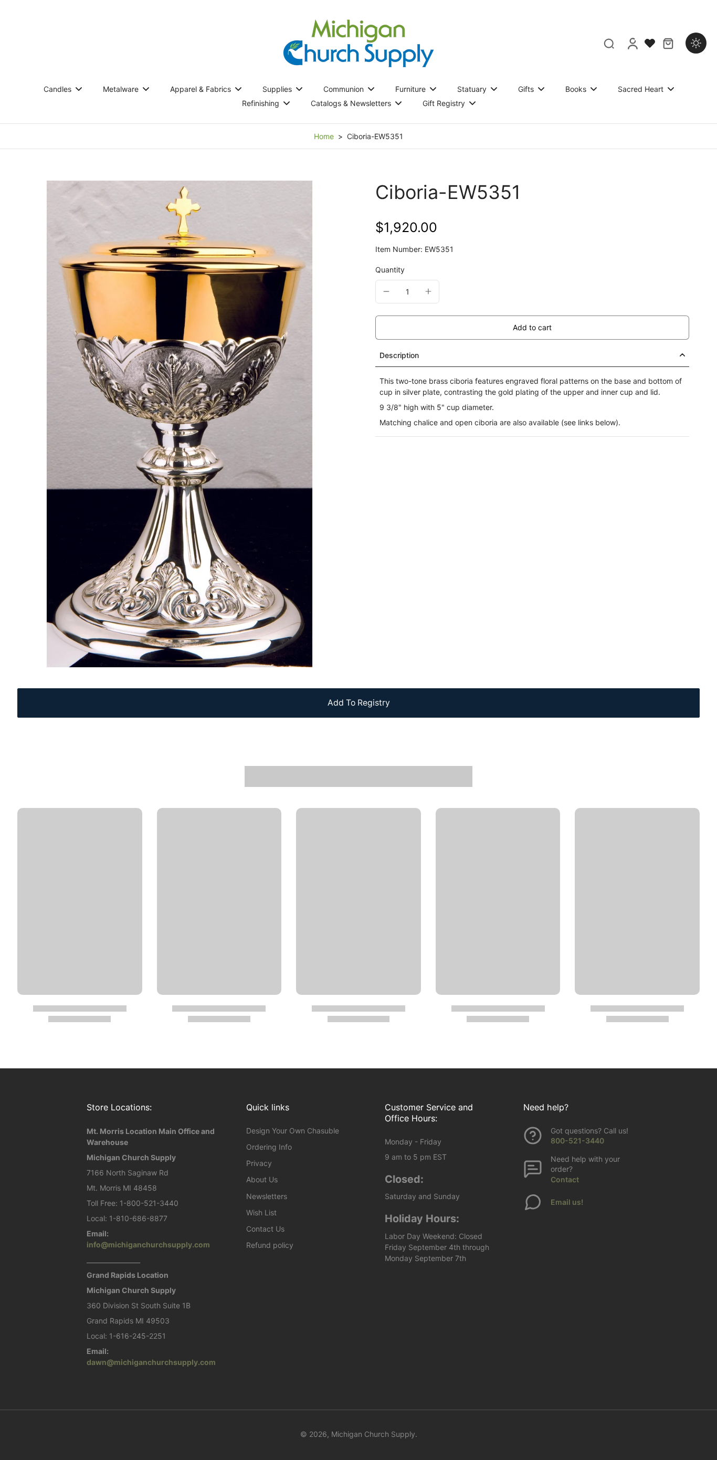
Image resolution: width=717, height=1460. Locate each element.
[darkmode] (696, 43)
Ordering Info (269, 1146)
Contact (565, 1179)
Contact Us (265, 1228)
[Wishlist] (650, 43)
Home (324, 136)
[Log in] (632, 43)
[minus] (386, 291)
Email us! (567, 1202)
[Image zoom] (179, 424)
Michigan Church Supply (373, 1434)
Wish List (261, 1212)
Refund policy (269, 1245)
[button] (532, 328)
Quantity (390, 269)
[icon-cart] (667, 43)
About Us (262, 1179)
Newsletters (266, 1196)
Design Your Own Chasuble (292, 1130)
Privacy (259, 1163)
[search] (608, 43)
